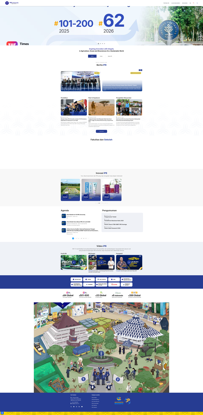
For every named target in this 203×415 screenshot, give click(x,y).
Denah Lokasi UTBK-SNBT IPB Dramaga (115, 224)
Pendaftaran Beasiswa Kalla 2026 (113, 220)
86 (83, 238)
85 (81, 238)
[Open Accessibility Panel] (2, 413)
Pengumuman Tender (110, 217)
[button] (95, 203)
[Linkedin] (79, 406)
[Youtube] (82, 406)
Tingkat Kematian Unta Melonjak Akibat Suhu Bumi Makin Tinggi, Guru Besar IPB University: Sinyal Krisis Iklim (100, 120)
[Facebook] (74, 406)
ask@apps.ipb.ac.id (75, 403)
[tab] (92, 56)
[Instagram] (76, 406)
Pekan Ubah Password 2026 (112, 228)
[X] (71, 406)
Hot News (97, 73)
